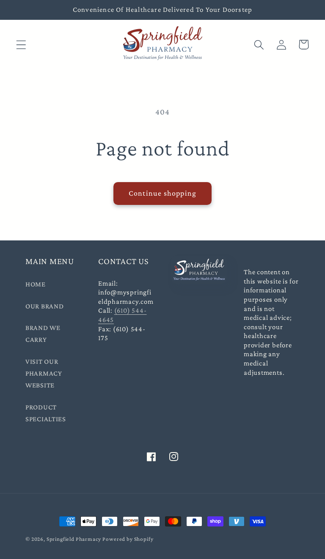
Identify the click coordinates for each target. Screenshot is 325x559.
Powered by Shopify (127, 539)
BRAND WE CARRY (43, 334)
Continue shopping (162, 193)
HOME (35, 284)
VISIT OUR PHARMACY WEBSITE (43, 373)
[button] (21, 44)
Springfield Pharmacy (74, 539)
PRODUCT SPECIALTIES (45, 413)
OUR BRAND (44, 306)
